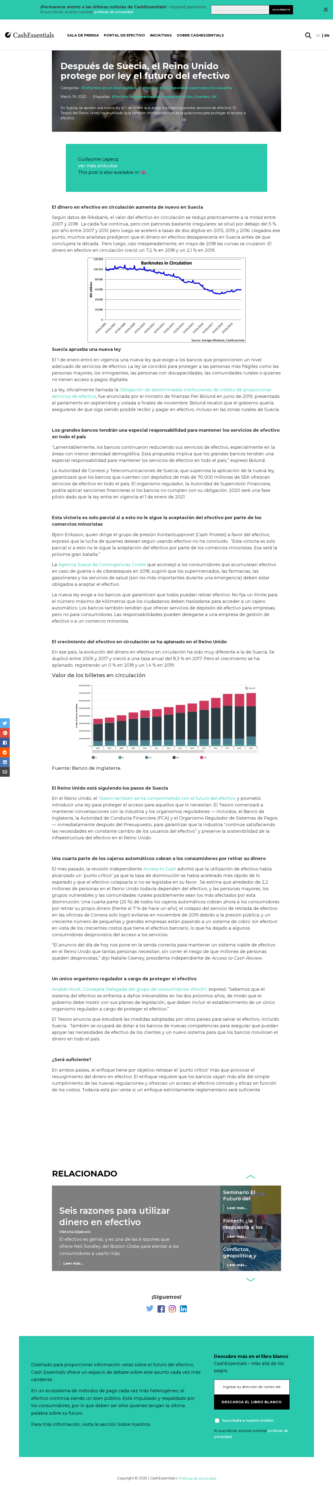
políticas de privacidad (113, 12)
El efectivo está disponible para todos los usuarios (185, 88)
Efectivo (120, 96)
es (318, 35)
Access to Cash (159, 869)
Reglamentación (144, 96)
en (326, 35)
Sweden (202, 96)
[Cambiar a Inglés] (143, 172)
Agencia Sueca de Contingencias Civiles (102, 564)
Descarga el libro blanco (252, 1402)
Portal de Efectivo (124, 35)
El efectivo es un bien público (109, 88)
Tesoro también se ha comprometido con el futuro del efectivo (167, 798)
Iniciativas (161, 35)
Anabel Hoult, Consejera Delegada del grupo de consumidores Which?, (129, 989)
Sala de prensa (83, 35)
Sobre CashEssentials (200, 35)
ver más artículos (97, 165)
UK (213, 96)
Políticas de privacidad (197, 1478)
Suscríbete (281, 9)
